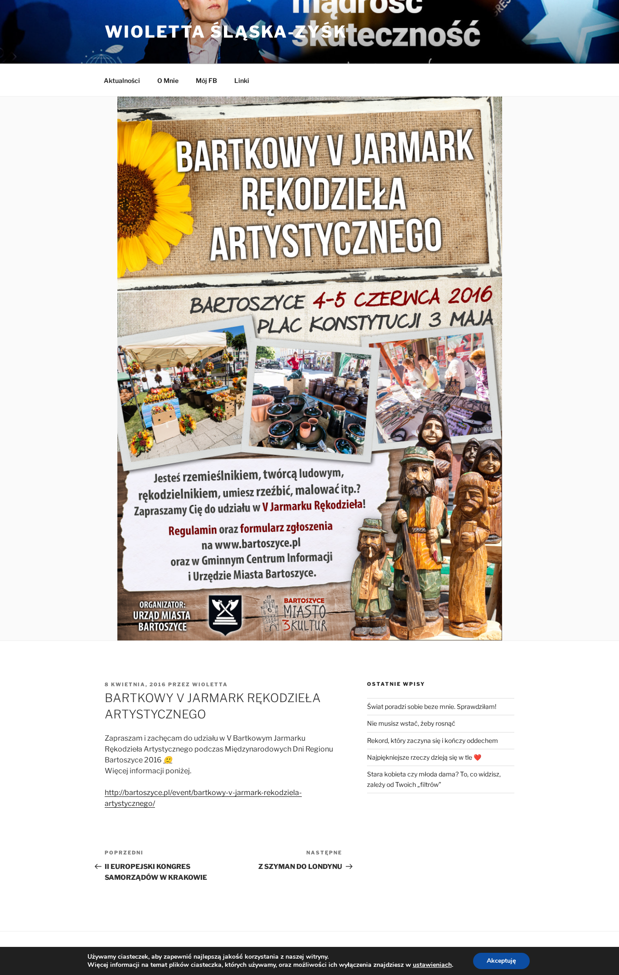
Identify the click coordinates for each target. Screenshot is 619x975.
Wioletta (210, 684)
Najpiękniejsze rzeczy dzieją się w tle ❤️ (424, 757)
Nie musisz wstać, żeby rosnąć (411, 723)
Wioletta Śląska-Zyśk (226, 32)
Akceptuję (501, 960)
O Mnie (168, 80)
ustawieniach (432, 965)
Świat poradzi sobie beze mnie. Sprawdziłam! (431, 706)
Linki (241, 80)
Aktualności (122, 80)
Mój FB (206, 80)
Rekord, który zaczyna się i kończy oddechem (432, 740)
